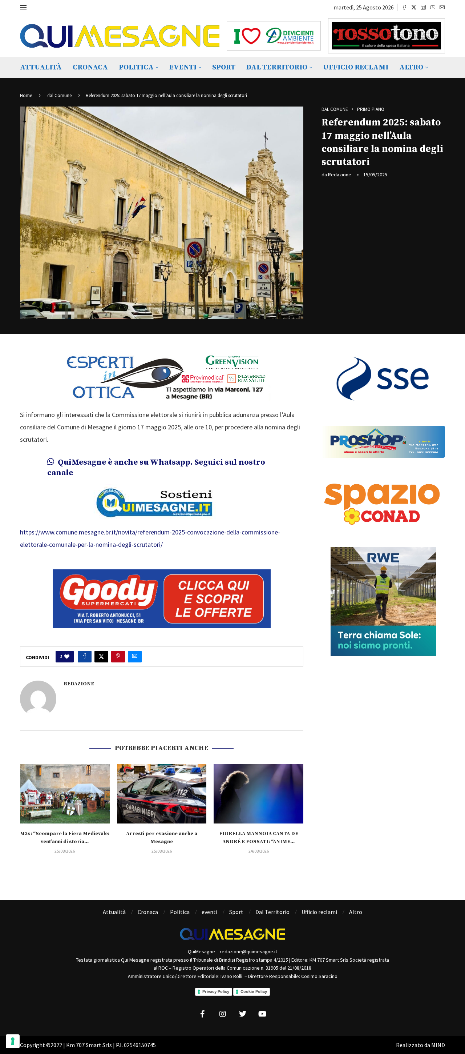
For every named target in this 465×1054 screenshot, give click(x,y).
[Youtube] (433, 7)
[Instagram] (423, 7)
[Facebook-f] (202, 1014)
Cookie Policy (253, 991)
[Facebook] (404, 7)
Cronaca (90, 67)
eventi (183, 67)
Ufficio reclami (355, 67)
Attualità (41, 67)
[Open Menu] (23, 7)
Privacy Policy (215, 991)
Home (26, 95)
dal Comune (59, 95)
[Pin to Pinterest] (118, 656)
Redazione (339, 174)
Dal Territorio (276, 67)
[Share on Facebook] (85, 656)
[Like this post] (66, 656)
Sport (223, 67)
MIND (438, 1045)
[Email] (442, 7)
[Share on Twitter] (101, 656)
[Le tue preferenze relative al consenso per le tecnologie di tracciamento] (13, 1041)
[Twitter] (414, 7)
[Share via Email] (135, 656)
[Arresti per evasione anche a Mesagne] (162, 793)
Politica (136, 67)
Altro (411, 67)
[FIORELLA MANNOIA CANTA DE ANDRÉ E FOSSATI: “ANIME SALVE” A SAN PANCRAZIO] (258, 793)
